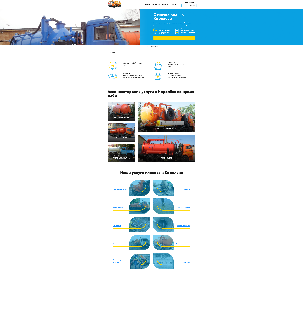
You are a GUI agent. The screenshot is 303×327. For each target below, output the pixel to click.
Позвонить (174, 38)
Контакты (173, 5)
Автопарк (156, 5)
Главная (147, 5)
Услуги (165, 5)
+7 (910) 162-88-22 (189, 2)
